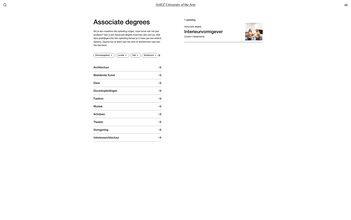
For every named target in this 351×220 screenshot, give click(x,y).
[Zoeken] (5, 5)
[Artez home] (175, 5)
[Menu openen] (346, 5)
